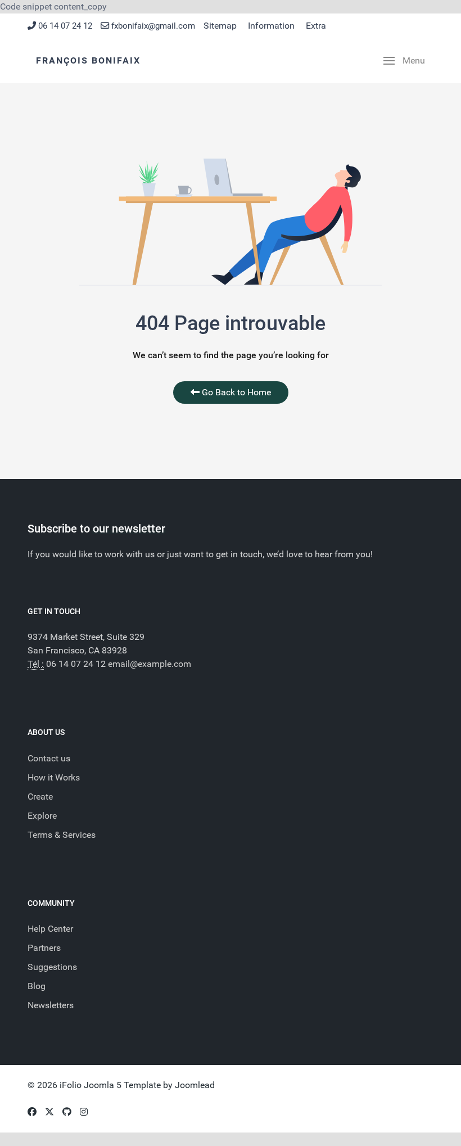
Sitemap (220, 25)
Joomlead (195, 1085)
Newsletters (51, 1005)
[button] (404, 60)
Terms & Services (62, 834)
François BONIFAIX (88, 60)
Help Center (50, 928)
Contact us (49, 758)
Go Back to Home (235, 392)
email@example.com (149, 663)
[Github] (66, 1112)
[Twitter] (49, 1112)
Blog (37, 986)
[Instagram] (84, 1112)
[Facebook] (32, 1112)
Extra (316, 25)
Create (40, 796)
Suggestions (52, 967)
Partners (44, 947)
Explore (42, 815)
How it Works (54, 777)
